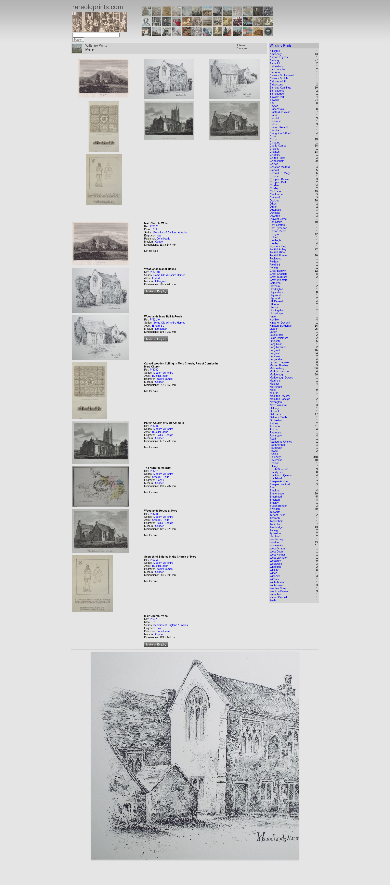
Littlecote (275, 340)
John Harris (163, 238)
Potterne (275, 426)
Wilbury (274, 569)
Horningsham (277, 310)
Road (273, 438)
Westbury (275, 560)
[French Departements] (247, 14)
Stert (272, 487)
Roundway (276, 447)
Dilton (273, 203)
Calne (273, 139)
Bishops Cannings (280, 87)
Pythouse (275, 432)
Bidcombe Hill (278, 81)
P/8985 (154, 513)
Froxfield (275, 264)
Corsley (274, 188)
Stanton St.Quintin (280, 475)
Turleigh (274, 530)
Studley (274, 502)
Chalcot (274, 148)
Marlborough (277, 374)
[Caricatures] (176, 25)
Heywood (275, 295)
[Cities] (207, 14)
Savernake (276, 460)
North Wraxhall (278, 405)
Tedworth (275, 511)
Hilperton (275, 304)
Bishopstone (277, 90)
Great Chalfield (278, 273)
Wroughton (276, 594)
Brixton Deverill (279, 127)
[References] (258, 35)
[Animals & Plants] (187, 25)
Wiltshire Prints (280, 45)
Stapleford (276, 478)
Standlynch (276, 472)
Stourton (275, 499)
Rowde (274, 450)
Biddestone (276, 84)
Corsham (275, 185)
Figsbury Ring (278, 246)
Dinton (273, 206)
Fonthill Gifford (278, 252)
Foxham (274, 261)
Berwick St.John (279, 78)
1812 (154, 229)
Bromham (275, 130)
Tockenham (276, 521)
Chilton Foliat (277, 157)
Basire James (164, 378)
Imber (273, 316)
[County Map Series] (166, 14)
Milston (274, 392)
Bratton (274, 115)
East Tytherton (278, 228)
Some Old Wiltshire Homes (169, 275)
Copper (159, 241)
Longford (275, 350)
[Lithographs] (166, 35)
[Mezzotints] (268, 25)
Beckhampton (278, 69)
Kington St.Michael (281, 325)
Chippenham (277, 160)
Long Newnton (278, 347)
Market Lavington (280, 371)
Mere (273, 389)
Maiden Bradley (279, 365)
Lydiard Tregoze (279, 362)
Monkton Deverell (280, 395)
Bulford (274, 136)
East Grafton (277, 224)
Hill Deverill (276, 301)
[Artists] (258, 14)
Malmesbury (277, 368)
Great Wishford (278, 279)
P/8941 (154, 425)
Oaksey (274, 408)
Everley (274, 243)
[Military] (237, 35)
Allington (275, 51)
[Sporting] (207, 25)
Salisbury (275, 456)
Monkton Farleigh (280, 398)
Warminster (276, 545)
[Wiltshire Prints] (227, 14)
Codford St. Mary (280, 173)
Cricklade (275, 191)
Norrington (276, 402)
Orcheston (276, 420)
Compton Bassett (280, 179)
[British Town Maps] (176, 14)
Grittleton (275, 282)
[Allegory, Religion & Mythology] (197, 35)
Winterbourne (277, 582)
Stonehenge (277, 493)
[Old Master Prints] (258, 25)
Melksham (276, 386)
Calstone (275, 142)
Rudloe (274, 453)
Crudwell (275, 197)
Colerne (274, 176)
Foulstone (275, 258)
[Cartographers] (268, 14)
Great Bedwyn (278, 270)
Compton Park (278, 182)
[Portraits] (197, 25)
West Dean (276, 551)
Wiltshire (275, 576)
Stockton (275, 490)
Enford (273, 237)
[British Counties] (146, 14)
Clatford (274, 170)
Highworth (275, 298)
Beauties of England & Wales (170, 232)
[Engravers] (146, 25)
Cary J (160, 479)
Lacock (274, 328)
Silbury (274, 466)
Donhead (275, 212)
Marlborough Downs (281, 377)
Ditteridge (275, 209)
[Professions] (207, 35)
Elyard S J (158, 278)
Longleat (275, 353)
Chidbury (275, 154)
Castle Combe (278, 145)
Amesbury (276, 54)
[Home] (99, 31)
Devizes (274, 200)
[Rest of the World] (187, 14)
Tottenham (276, 524)
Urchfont (275, 536)
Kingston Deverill (280, 322)
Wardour (275, 542)
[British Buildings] (197, 14)
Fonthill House (278, 255)
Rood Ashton (277, 444)
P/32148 (155, 271)
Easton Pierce (278, 231)
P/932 (153, 618)
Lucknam (275, 356)
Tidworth (275, 518)
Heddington (276, 289)
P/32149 (155, 319)
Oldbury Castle (278, 417)
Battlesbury (276, 66)
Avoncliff (275, 63)
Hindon (274, 307)
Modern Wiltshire (163, 372)
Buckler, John (160, 375)
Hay (158, 235)
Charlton (275, 151)
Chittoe (274, 163)
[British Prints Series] (156, 14)
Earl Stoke (276, 221)
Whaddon (275, 566)
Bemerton (275, 72)
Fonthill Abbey (278, 249)
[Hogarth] (166, 25)
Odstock (275, 411)
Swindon (275, 508)
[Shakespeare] (217, 35)
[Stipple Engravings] (146, 35)
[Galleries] (247, 25)
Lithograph (161, 281)
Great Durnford (278, 276)
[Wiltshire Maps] (237, 14)
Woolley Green (278, 588)
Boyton (274, 105)
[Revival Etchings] (176, 35)
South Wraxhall (279, 469)
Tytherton (275, 533)
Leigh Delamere (279, 337)
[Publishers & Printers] (156, 25)
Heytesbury (276, 292)
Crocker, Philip (160, 476)
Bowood (274, 99)
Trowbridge (276, 527)
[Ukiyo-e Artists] (187, 35)
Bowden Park (277, 96)
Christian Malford (280, 166)
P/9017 (154, 559)
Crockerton (276, 194)
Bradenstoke (277, 108)
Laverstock (276, 334)
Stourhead (276, 496)
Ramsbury (276, 435)
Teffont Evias (277, 514)
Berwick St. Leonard (282, 75)
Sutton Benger (278, 505)
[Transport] (217, 25)
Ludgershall (276, 359)
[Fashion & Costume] (227, 35)
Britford (274, 124)
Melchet (274, 383)
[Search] (268, 35)
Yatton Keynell (278, 597)
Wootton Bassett (279, 591)
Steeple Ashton (279, 481)
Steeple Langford (280, 484)
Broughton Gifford (280, 133)
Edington (275, 234)
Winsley (274, 579)
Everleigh (275, 240)
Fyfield (274, 267)
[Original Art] (227, 25)
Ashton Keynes (279, 57)
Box (272, 102)
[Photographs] (237, 25)
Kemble (274, 319)
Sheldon (274, 463)
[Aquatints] (156, 35)
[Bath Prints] (217, 14)
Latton (273, 331)
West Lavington (279, 557)
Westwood (276, 563)
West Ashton (277, 548)
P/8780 (154, 369)
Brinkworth (276, 121)
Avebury (275, 60)
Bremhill (274, 118)
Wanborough (277, 539)
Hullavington (277, 313)
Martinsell (275, 380)
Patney (274, 423)
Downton (275, 215)
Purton (273, 429)
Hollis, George (164, 434)
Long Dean (276, 344)
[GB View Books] (247, 35)
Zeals (273, 600)
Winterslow (276, 585)
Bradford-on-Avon (280, 112)
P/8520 (154, 226)
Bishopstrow (277, 93)
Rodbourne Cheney (281, 441)
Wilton (273, 572)
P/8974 (154, 470)
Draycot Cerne (278, 218)
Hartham (275, 286)
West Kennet (277, 554)
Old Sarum (276, 414)
